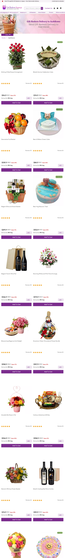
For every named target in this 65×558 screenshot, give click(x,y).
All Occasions (13, 12)
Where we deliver (60, 12)
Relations (22, 12)
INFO (7, 35)
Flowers (51, 12)
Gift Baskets (32, 12)
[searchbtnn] (42, 8)
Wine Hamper (41, 12)
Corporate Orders (58, 1)
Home (4, 38)
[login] (54, 8)
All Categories (4, 12)
